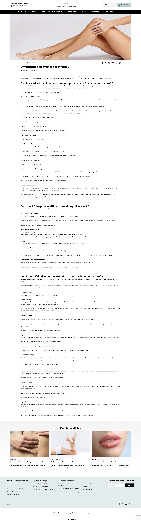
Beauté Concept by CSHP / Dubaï (15, 494)
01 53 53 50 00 (14, 6)
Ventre (20, 460)
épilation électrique (28, 355)
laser (29, 330)
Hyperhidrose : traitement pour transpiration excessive (68, 489)
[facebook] (116, 504)
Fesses (60, 460)
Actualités (30, 62)
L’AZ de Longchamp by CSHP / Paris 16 (16, 489)
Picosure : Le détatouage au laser (41, 486)
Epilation (34, 70)
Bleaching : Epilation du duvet (40, 484)
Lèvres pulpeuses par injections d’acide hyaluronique (67, 484)
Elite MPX (52, 324)
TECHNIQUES (22, 12)
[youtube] (126, 504)
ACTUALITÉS (109, 12)
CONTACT (95, 12)
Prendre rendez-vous (88, 489)
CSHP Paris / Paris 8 (12, 486)
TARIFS (84, 12)
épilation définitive (68, 415)
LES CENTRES (72, 12)
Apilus (34, 358)
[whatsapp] (129, 504)
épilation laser (27, 292)
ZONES (34, 12)
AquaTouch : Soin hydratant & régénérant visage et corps (43, 490)
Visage (101, 460)
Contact (85, 486)
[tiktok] (132, 504)
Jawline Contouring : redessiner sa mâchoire (69, 492)
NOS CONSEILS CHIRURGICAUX (52, 12)
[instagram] (122, 504)
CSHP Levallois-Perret (12, 491)
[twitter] (119, 504)
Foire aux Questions (87, 484)
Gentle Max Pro (69, 324)
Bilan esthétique (110, 5)
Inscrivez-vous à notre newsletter (121, 481)
